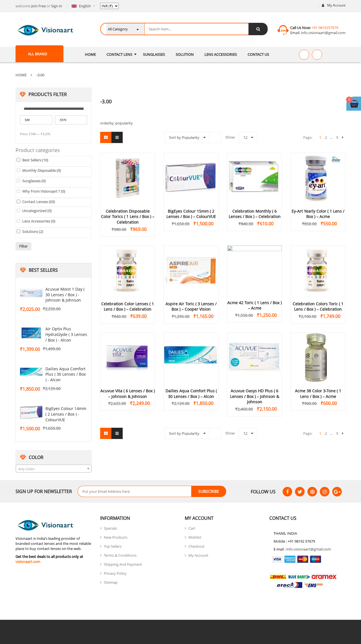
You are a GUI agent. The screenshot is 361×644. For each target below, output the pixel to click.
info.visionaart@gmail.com (322, 32)
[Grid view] (105, 137)
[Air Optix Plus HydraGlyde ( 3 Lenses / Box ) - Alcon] (31, 333)
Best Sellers (35, 159)
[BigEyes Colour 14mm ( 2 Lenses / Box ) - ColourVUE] (31, 412)
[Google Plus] (337, 491)
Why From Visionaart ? (43, 191)
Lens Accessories (38, 221)
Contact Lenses (38, 201)
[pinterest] (312, 491)
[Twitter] (300, 491)
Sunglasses (34, 180)
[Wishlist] (304, 55)
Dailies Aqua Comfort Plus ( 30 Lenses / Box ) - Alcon (65, 374)
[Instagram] (324, 491)
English (85, 5)
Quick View (127, 166)
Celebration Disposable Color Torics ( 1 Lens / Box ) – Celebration (127, 216)
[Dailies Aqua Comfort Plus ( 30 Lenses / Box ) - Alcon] (31, 373)
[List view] (117, 137)
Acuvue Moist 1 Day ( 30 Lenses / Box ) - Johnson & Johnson (65, 294)
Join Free (38, 5)
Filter (23, 246)
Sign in (56, 5)
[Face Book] (287, 491)
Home (21, 74)
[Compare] (317, 55)
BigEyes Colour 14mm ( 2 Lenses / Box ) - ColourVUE (65, 414)
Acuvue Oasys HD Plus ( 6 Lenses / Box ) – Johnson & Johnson (254, 396)
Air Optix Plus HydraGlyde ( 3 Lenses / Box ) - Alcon (66, 334)
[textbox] (53, 469)
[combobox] (53, 469)
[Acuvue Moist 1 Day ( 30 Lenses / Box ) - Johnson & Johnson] (31, 293)
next (342, 137)
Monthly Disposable (41, 170)
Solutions (32, 231)
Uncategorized (37, 210)
